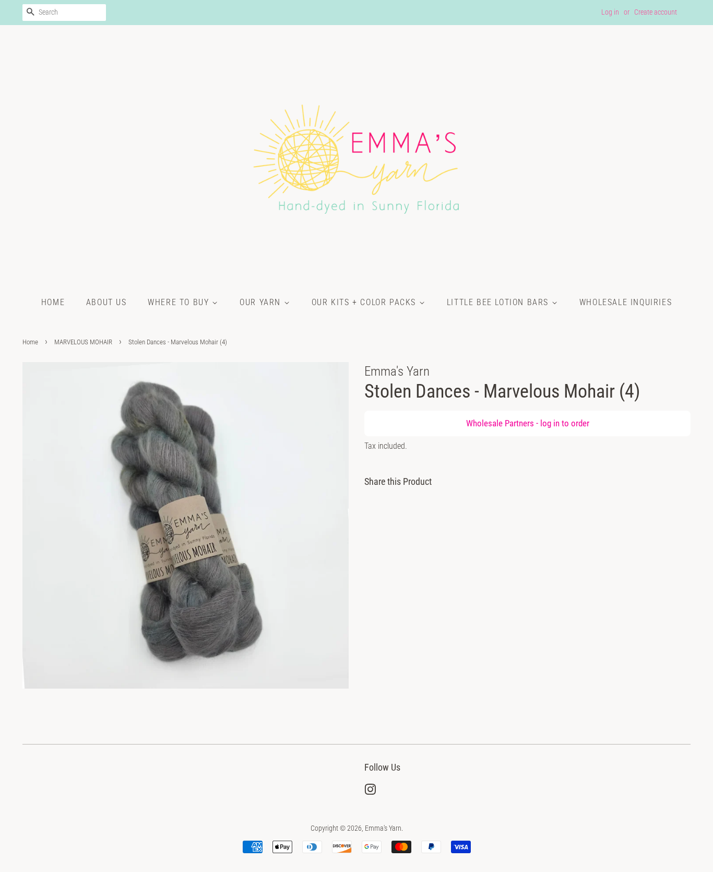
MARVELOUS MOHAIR (83, 342)
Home (53, 302)
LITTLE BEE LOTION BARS (499, 302)
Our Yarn (261, 302)
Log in (610, 12)
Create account (655, 12)
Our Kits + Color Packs (365, 302)
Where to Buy (180, 302)
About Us (106, 302)
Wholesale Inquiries (625, 302)
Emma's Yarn (383, 828)
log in (550, 423)
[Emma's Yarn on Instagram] (370, 791)
